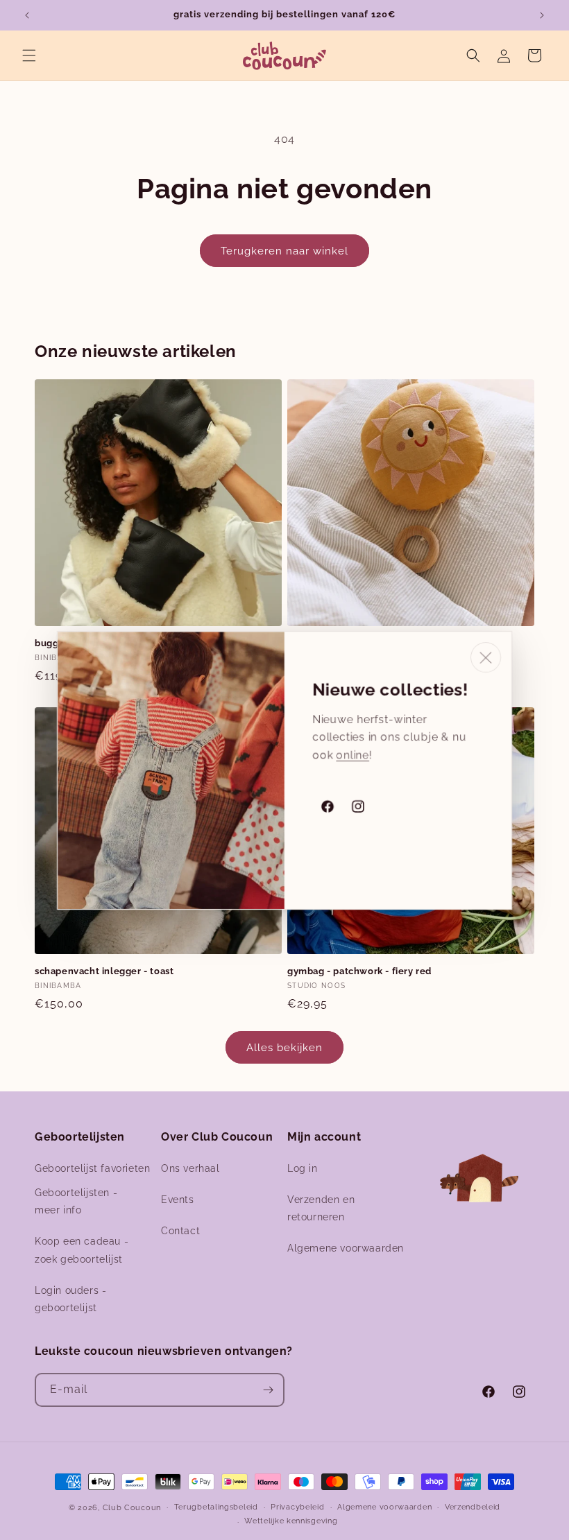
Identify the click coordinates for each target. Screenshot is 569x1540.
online (352, 754)
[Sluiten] (485, 657)
